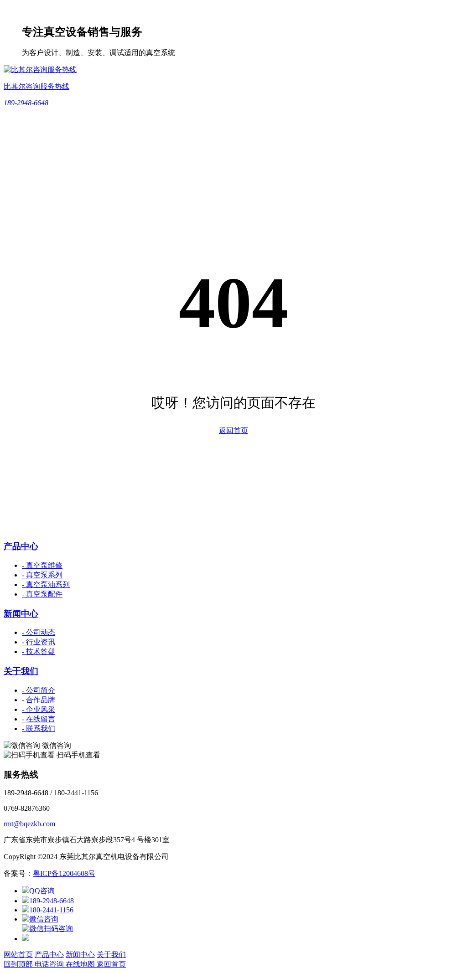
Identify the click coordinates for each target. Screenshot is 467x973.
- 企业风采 (38, 709)
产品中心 (21, 546)
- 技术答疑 (38, 651)
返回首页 (233, 430)
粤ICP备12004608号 (64, 873)
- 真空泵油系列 (46, 584)
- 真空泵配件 (42, 594)
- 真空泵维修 (42, 565)
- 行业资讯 (38, 642)
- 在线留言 (38, 719)
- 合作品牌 (38, 700)
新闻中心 (21, 613)
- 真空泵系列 (42, 575)
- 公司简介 (38, 690)
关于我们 (21, 671)
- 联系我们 (38, 728)
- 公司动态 (38, 632)
